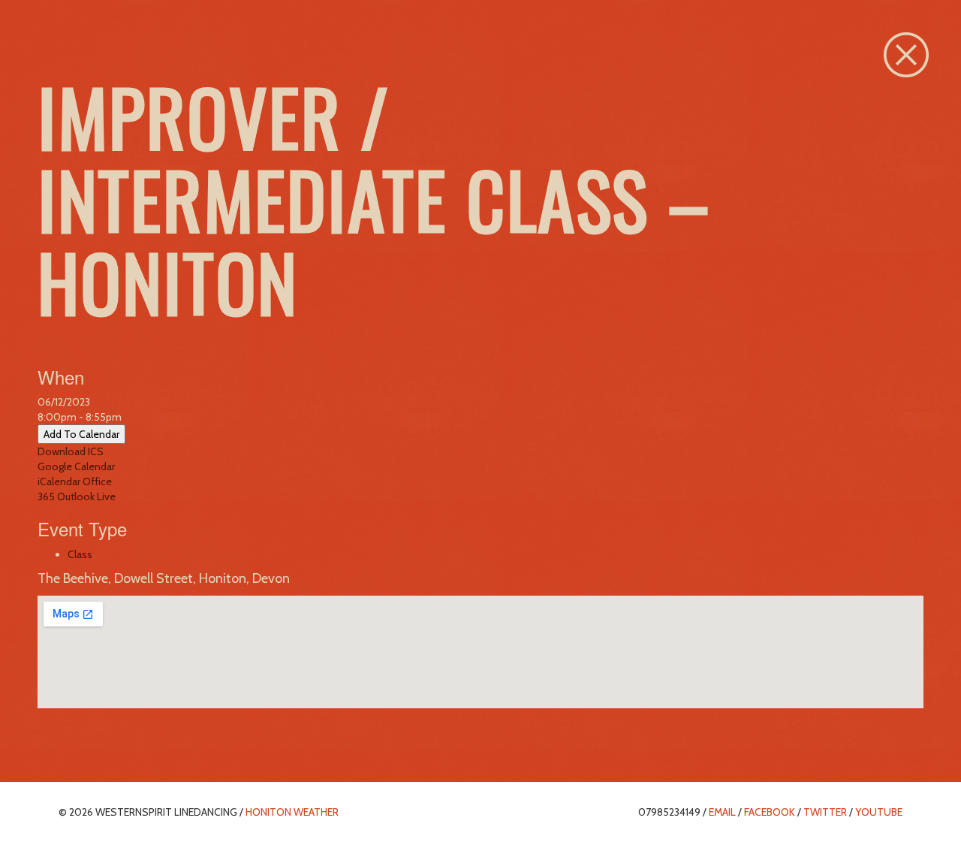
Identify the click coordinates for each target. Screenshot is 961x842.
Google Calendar (76, 466)
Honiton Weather (292, 812)
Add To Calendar (81, 434)
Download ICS (71, 451)
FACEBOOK (769, 812)
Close (906, 54)
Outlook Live (86, 496)
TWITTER (825, 812)
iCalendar (59, 481)
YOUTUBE (878, 812)
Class (80, 554)
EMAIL (722, 812)
